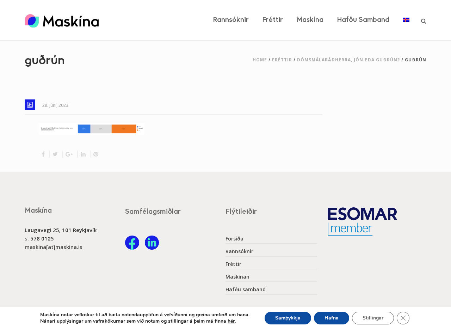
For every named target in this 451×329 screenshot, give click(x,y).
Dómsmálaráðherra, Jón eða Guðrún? (348, 60)
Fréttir (272, 20)
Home (260, 60)
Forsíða (234, 239)
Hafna (332, 318)
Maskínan (237, 277)
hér (231, 321)
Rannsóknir (231, 20)
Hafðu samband (363, 20)
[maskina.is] (62, 20)
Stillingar (373, 318)
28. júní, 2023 (55, 105)
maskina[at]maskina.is (53, 246)
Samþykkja (288, 318)
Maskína (310, 20)
